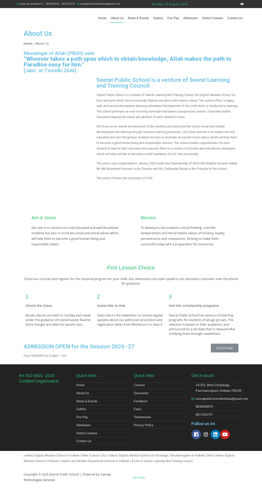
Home (102, 18)
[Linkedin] (215, 434)
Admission (190, 18)
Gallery (158, 18)
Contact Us (235, 18)
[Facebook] (196, 434)
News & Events (138, 18)
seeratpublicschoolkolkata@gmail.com (100, 3)
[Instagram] (206, 434)
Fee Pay (173, 18)
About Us (117, 18)
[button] (224, 348)
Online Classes (212, 18)
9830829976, (53, 3)
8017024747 (68, 3)
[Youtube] (225, 434)
